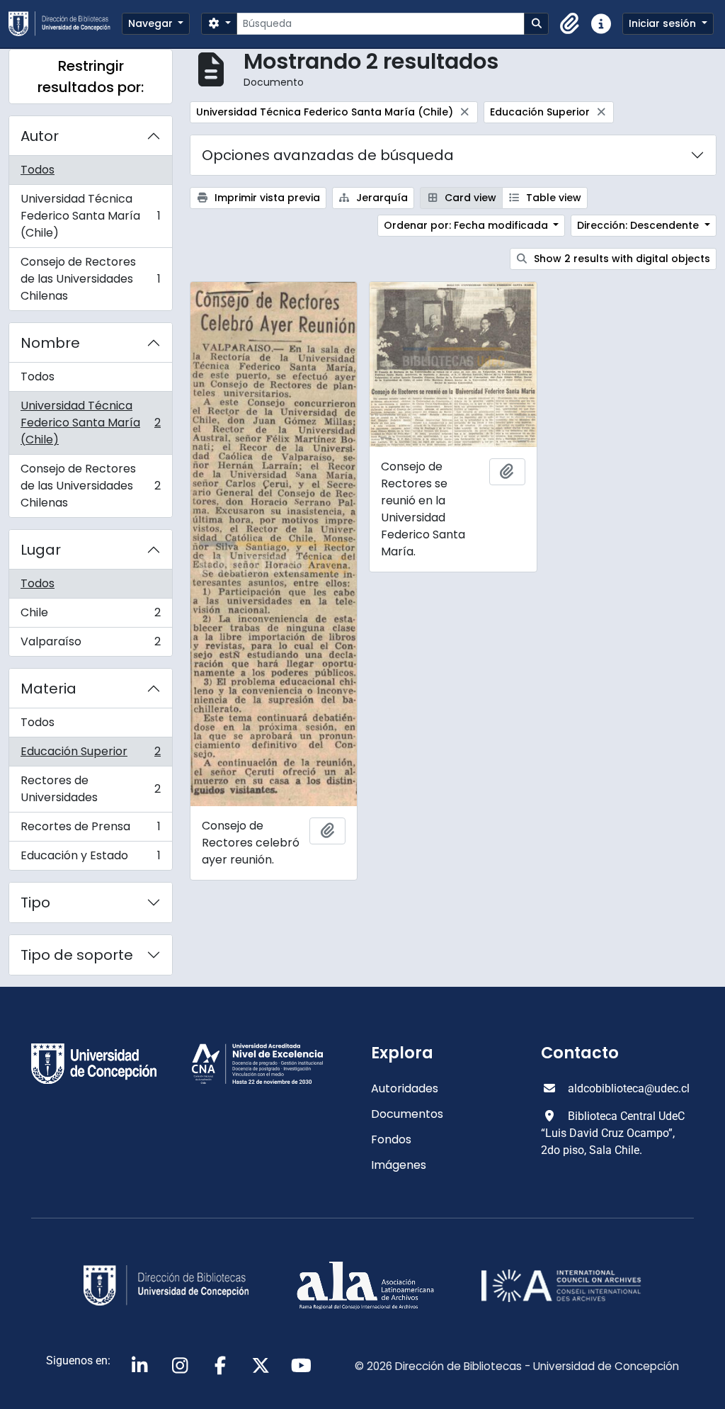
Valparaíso (90, 644)
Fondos (391, 1139)
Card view (469, 198)
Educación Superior (90, 754)
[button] (570, 24)
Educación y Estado (90, 858)
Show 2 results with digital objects (620, 258)
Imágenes (398, 1165)
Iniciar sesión (664, 23)
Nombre (50, 343)
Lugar (41, 550)
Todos (38, 170)
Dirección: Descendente (639, 225)
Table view (552, 198)
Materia (48, 688)
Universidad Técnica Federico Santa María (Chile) (90, 216)
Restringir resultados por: (91, 76)
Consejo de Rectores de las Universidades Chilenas (90, 279)
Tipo (35, 902)
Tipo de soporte (77, 955)
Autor (40, 136)
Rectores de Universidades (90, 788)
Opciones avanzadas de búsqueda (328, 155)
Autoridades (404, 1088)
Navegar (152, 23)
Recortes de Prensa (90, 830)
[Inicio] (65, 24)
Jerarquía (380, 198)
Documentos (407, 1114)
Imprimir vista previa (266, 198)
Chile (90, 616)
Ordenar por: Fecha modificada (467, 225)
